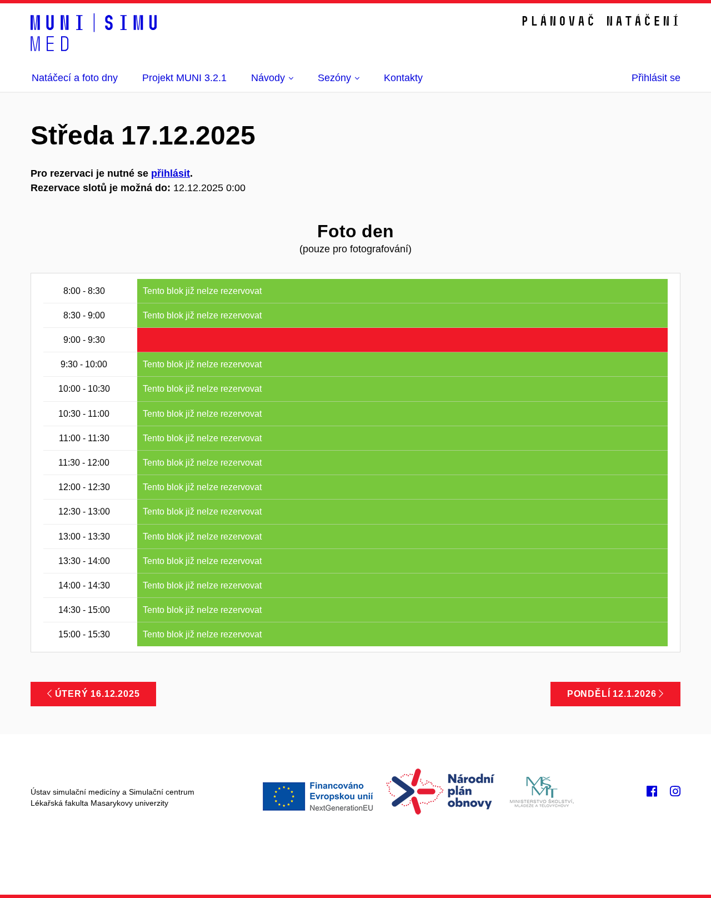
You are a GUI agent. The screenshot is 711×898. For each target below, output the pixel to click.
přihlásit (170, 173)
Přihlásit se (656, 77)
